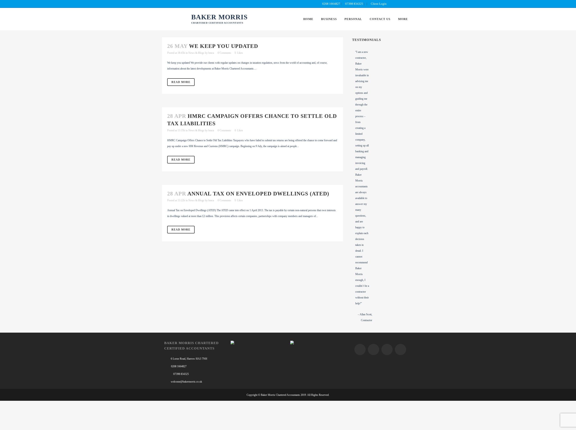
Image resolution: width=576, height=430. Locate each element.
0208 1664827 (331, 3)
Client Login (378, 3)
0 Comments (224, 52)
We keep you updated (223, 46)
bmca (211, 52)
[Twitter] (373, 349)
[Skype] (387, 349)
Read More (180, 82)
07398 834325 (354, 3)
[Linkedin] (400, 349)
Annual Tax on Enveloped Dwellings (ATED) (258, 194)
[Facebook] (360, 349)
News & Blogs (196, 52)
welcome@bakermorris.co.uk (186, 381)
